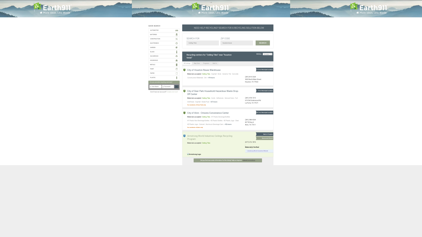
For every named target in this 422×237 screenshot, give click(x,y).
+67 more (213, 102)
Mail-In (215, 63)
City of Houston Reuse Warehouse (204, 70)
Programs (206, 63)
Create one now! (172, 92)
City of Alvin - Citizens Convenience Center (208, 113)
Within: (259, 54)
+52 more (228, 124)
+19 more (211, 78)
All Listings (187, 63)
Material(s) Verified (252, 147)
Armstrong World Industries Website (257, 151)
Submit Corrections (249, 160)
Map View (197, 63)
